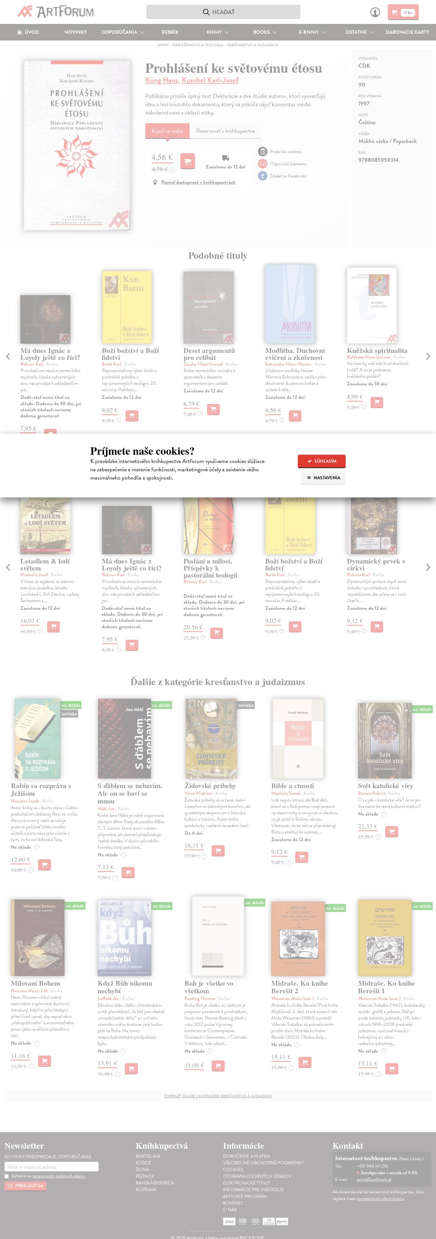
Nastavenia (326, 477)
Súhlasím (324, 461)
